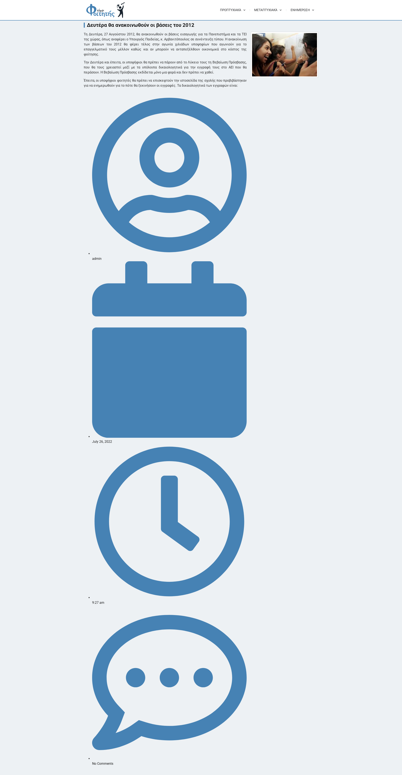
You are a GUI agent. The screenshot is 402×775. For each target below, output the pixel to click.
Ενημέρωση (300, 10)
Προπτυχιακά (230, 10)
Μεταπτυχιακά (265, 10)
